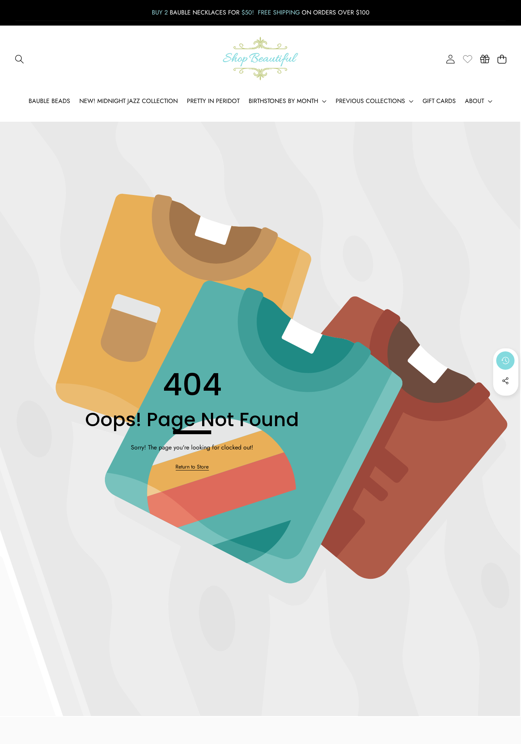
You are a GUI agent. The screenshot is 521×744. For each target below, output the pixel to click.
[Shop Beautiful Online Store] (260, 59)
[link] (467, 59)
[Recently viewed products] (505, 360)
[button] (19, 59)
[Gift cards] (484, 59)
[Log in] (450, 59)
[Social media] (505, 381)
